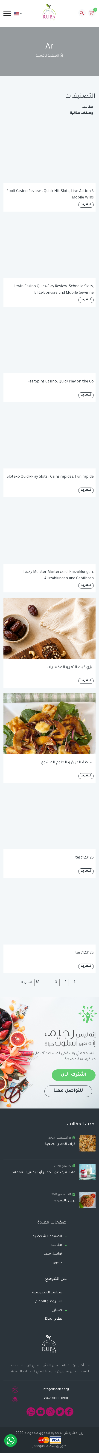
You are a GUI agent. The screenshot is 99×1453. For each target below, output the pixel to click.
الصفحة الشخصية (47, 1236)
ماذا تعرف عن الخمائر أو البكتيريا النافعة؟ (43, 1172)
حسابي (57, 1310)
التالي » (26, 982)
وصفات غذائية (81, 113)
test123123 (84, 858)
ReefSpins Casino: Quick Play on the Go (60, 382)
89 (38, 982)
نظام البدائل (53, 1319)
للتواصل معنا (68, 1091)
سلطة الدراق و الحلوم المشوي (67, 763)
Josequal (39, 1446)
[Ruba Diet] (49, 13)
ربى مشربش (73, 1433)
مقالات (87, 107)
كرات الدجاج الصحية (60, 1144)
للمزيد (86, 205)
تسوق (57, 1263)
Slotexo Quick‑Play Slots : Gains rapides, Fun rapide (50, 477)
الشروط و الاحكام (48, 1302)
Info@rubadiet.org (56, 1389)
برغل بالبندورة (64, 1201)
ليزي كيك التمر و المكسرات (70, 667)
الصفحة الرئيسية (48, 56)
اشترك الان (74, 1074)
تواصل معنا (53, 1254)
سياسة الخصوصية (47, 1293)
